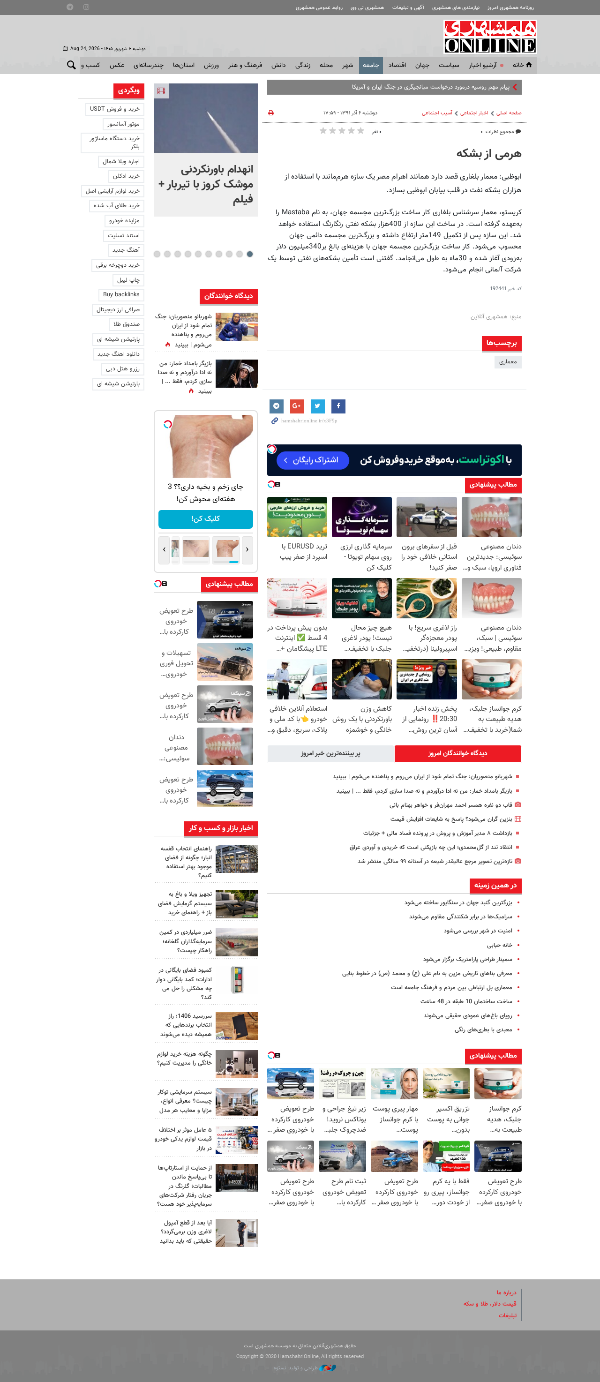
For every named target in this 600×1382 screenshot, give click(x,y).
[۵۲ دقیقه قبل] (206, 118)
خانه (518, 65)
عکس (117, 65)
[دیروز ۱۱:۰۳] (237, 374)
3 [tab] (229, 254)
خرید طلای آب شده (117, 205)
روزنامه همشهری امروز (511, 8)
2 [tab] (239, 254)
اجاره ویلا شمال (121, 161)
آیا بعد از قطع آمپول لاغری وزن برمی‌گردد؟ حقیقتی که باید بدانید (186, 1232)
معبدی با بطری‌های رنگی (483, 1030)
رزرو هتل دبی (123, 369)
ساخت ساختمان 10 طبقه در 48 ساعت (466, 1001)
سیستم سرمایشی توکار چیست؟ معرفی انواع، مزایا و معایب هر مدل (185, 1101)
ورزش (211, 65)
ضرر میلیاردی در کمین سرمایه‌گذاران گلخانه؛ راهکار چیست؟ (185, 941)
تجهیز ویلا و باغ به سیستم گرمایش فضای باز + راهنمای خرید (185, 903)
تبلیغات (508, 1316)
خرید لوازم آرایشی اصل (113, 191)
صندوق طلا (126, 324)
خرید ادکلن (126, 176)
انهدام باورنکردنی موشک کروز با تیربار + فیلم (205, 185)
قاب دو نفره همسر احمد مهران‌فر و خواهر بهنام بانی (451, 805)
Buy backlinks (121, 295)
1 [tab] (249, 254)
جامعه (371, 65)
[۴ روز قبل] (237, 1233)
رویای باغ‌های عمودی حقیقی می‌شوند (468, 1016)
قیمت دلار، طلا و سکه (490, 1304)
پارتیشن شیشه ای (118, 339)
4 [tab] (218, 254)
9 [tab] (167, 254)
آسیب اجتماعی (437, 113)
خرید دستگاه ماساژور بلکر (115, 142)
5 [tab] (208, 254)
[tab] (458, 754)
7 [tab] (187, 254)
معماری (508, 362)
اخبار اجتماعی (474, 113)
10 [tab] (157, 254)
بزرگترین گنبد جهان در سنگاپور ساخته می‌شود (458, 903)
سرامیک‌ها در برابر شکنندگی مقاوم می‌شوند (460, 917)
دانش (278, 65)
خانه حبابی (499, 945)
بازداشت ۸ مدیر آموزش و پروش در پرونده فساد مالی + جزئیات (437, 833)
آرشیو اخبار (482, 65)
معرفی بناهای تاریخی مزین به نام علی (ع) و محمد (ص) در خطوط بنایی (427, 973)
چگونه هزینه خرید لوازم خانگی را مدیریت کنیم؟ (184, 1059)
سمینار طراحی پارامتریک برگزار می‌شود (467, 959)
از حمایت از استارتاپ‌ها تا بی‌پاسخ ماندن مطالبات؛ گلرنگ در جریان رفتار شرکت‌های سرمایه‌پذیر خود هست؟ (184, 1186)
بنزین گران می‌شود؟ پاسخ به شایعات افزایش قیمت (451, 819)
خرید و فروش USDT (115, 109)
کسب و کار (86, 65)
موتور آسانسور (123, 124)
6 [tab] (198, 254)
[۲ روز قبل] (237, 904)
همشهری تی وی (367, 8)
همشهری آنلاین (485, 36)
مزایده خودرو (124, 220)
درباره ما (507, 1293)
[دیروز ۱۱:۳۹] (237, 327)
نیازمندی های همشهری (456, 8)
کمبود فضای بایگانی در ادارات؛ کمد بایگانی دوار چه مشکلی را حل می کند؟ (184, 984)
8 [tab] (177, 254)
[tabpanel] (206, 150)
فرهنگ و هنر (245, 65)
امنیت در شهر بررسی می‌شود (478, 931)
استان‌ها (184, 65)
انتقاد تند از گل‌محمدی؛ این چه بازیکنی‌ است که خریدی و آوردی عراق (431, 847)
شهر (347, 65)
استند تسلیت (124, 235)
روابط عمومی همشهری (319, 8)
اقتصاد (397, 65)
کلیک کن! (205, 519)
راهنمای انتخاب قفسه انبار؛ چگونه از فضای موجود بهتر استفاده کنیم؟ (186, 862)
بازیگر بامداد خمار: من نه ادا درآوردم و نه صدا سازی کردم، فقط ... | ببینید (424, 791)
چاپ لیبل (128, 280)
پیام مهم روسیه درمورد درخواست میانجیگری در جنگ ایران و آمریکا (431, 87)
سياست (449, 65)
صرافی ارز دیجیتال (118, 310)
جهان (422, 65)
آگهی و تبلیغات (408, 8)
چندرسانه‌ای (149, 65)
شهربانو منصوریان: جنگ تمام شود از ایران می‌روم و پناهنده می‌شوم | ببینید (422, 776)
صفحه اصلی (509, 113)
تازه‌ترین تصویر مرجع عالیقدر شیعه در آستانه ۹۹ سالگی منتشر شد (435, 861)
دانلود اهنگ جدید (119, 354)
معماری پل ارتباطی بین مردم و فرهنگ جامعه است (451, 987)
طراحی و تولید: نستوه (296, 1368)
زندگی (302, 65)
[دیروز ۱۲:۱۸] (237, 859)
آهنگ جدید (126, 250)
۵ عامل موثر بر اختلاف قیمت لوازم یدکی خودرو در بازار (183, 1139)
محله (326, 65)
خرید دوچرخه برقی (118, 265)
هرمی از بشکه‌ (489, 154)
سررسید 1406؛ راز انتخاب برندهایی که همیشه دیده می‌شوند (186, 1025)
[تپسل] (272, 449)
